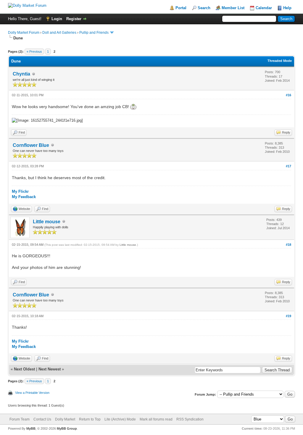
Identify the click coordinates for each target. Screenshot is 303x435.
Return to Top (90, 419)
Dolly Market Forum (23, 33)
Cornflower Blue (31, 145)
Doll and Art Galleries (59, 33)
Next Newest (49, 369)
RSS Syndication (190, 419)
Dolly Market (65, 419)
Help (287, 8)
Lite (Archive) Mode (120, 419)
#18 (288, 244)
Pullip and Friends (94, 33)
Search (204, 8)
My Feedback (24, 197)
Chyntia (21, 73)
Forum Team (19, 419)
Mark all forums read (156, 419)
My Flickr (20, 191)
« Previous (34, 51)
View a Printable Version (32, 392)
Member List (233, 8)
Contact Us (42, 419)
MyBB (31, 428)
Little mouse (46, 221)
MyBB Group (67, 428)
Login (56, 19)
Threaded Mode (279, 60)
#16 (288, 95)
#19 (288, 316)
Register (73, 19)
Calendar (264, 8)
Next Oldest (24, 369)
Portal (180, 8)
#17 (288, 166)
